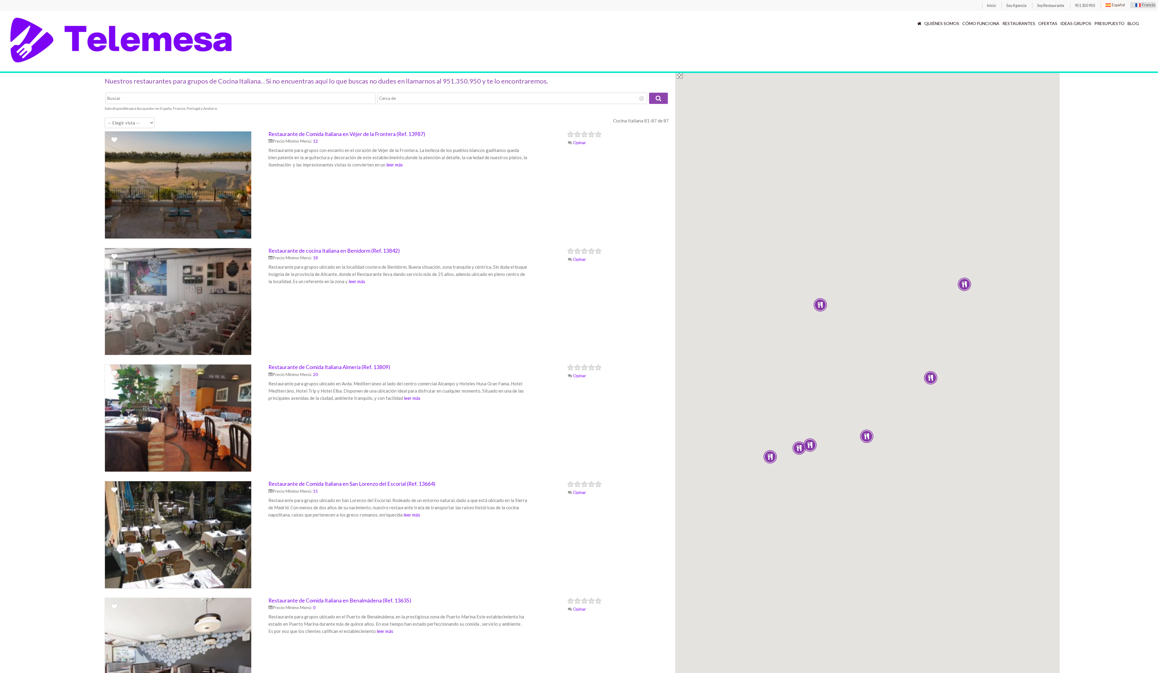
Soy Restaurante (1050, 5)
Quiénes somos (941, 23)
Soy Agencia (1016, 5)
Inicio (991, 5)
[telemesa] (121, 64)
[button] (770, 457)
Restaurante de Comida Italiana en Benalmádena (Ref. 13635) (339, 600)
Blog (1133, 23)
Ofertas (1047, 23)
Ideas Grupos (1075, 23)
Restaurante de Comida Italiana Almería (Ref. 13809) (329, 367)
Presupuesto (1109, 23)
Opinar (579, 142)
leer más (394, 164)
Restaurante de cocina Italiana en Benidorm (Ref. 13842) (334, 251)
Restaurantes (1018, 23)
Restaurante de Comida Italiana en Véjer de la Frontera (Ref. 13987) (346, 134)
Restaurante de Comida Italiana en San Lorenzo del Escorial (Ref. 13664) (351, 484)
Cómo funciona (980, 23)
